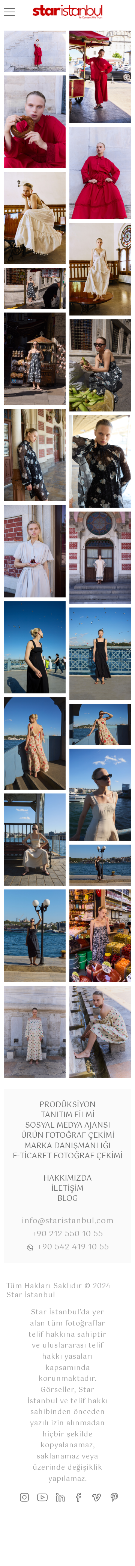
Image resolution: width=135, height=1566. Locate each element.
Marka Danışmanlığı (67, 1146)
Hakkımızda (68, 1178)
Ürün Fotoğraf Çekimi (67, 1136)
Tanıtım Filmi (67, 1115)
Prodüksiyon (67, 1105)
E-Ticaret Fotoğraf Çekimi (68, 1156)
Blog (67, 1199)
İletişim (67, 1189)
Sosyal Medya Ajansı (67, 1125)
